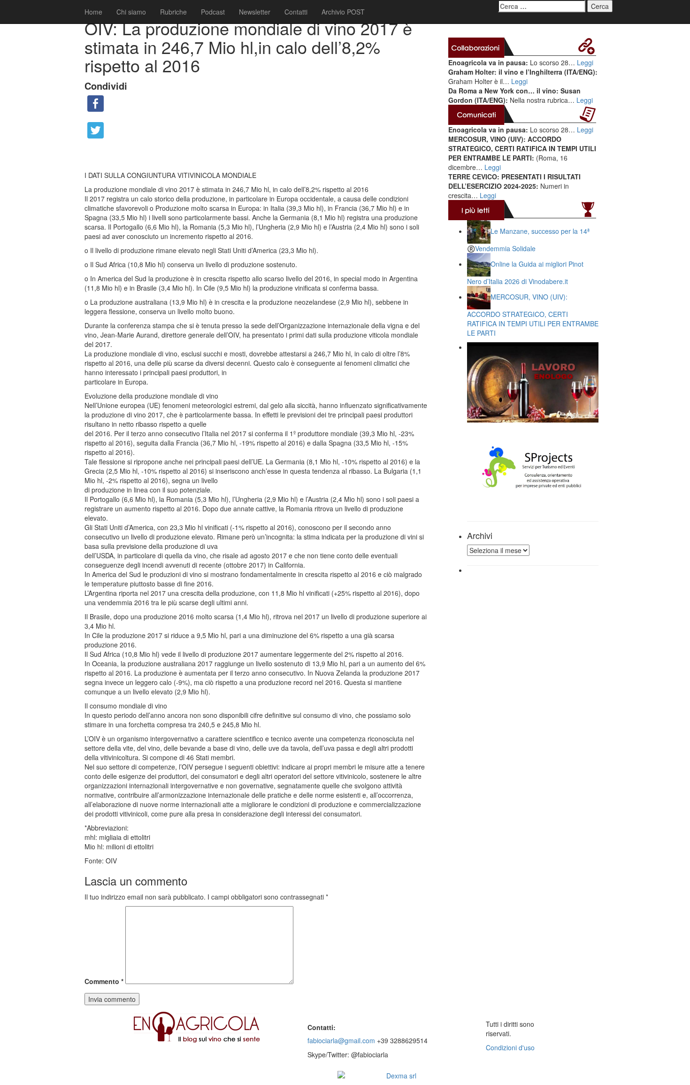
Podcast (213, 11)
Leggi (585, 62)
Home (93, 11)
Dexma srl (401, 1075)
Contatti (295, 11)
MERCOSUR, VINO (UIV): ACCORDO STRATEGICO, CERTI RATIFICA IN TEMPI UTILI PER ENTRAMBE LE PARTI (532, 315)
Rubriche (173, 11)
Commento (103, 981)
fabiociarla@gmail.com (341, 1040)
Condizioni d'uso (510, 1047)
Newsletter (254, 11)
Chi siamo (131, 11)
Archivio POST (343, 11)
